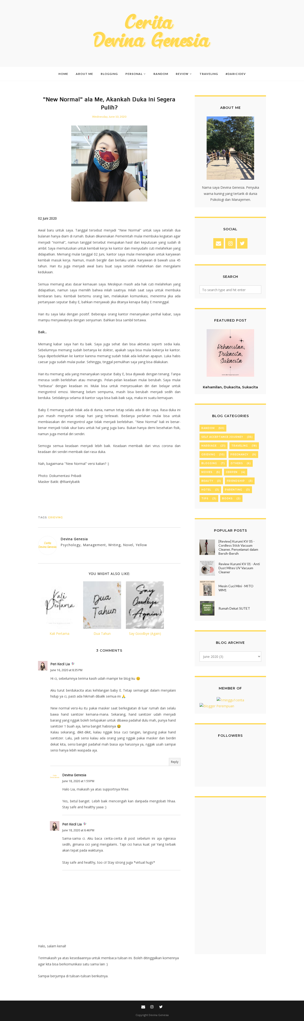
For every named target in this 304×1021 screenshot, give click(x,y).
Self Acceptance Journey (222, 436)
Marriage (209, 445)
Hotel (206, 489)
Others (237, 463)
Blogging (209, 463)
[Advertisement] (230, 878)
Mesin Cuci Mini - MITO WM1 (235, 588)
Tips (205, 498)
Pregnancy (239, 454)
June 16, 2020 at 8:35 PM (66, 670)
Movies (207, 472)
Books (227, 498)
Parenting (233, 489)
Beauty (207, 480)
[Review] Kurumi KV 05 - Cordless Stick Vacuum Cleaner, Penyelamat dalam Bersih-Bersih (238, 547)
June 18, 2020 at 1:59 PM (78, 781)
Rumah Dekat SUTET (234, 608)
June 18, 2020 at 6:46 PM (78, 830)
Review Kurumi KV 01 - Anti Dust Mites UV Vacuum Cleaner (239, 568)
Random (208, 428)
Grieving (55, 517)
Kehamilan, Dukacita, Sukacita (230, 387)
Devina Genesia (74, 775)
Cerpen (232, 472)
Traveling (239, 445)
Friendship (236, 480)
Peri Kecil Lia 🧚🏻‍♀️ (62, 664)
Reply (174, 762)
